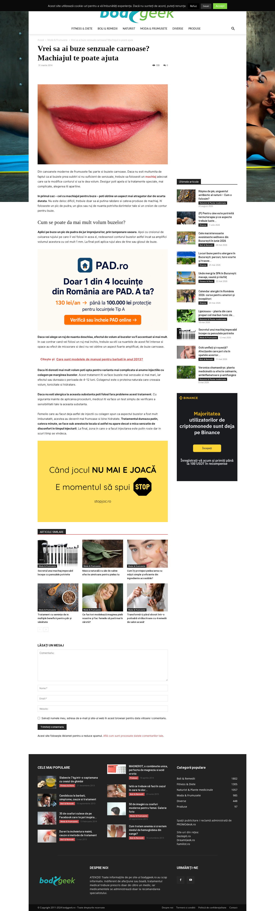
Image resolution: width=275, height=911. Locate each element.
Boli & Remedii (107, 28)
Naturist (129, 28)
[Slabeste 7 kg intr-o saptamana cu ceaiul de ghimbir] (47, 782)
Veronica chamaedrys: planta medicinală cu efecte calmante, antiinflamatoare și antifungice (217, 371)
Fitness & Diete (81, 28)
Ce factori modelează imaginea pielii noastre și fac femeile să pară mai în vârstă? (102, 618)
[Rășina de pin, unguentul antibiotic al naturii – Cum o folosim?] (186, 195)
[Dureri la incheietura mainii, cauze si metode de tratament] (47, 836)
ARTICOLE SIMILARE (52, 531)
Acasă (41, 40)
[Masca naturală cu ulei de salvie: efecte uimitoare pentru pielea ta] (102, 554)
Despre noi (167, 907)
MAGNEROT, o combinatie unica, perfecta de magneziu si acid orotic (148, 770)
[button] (232, 29)
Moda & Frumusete (153, 28)
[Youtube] (190, 880)
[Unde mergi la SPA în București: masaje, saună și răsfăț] (186, 278)
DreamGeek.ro (186, 840)
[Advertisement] (205, 100)
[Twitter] (50, 73)
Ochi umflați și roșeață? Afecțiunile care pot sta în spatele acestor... (214, 351)
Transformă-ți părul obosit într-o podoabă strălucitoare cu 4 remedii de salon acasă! (146, 618)
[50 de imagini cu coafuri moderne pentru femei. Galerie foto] (116, 808)
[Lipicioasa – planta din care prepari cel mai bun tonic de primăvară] (186, 315)
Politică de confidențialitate (212, 907)
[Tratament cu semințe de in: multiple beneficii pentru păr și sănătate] (58, 597)
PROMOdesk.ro (186, 824)
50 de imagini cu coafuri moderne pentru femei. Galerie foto (147, 808)
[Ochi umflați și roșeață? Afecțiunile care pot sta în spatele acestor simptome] (186, 352)
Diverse (177, 28)
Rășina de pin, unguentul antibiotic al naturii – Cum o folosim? (215, 195)
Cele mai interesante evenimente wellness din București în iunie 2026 (213, 237)
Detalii (206, 6)
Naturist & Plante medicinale (213, 203)
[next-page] (46, 629)
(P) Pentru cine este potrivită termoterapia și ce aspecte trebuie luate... (216, 217)
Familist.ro (183, 844)
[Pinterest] (58, 73)
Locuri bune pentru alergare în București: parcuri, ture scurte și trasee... (217, 257)
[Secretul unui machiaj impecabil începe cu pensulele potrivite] (58, 554)
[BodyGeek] (137, 12)
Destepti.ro (184, 836)
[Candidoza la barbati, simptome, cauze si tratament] (47, 800)
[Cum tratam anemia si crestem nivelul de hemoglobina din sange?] (116, 830)
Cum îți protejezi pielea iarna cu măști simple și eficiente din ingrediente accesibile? (144, 574)
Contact (233, 907)
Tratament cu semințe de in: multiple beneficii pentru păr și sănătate (54, 618)
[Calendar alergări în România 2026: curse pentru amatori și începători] (186, 295)
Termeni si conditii (185, 907)
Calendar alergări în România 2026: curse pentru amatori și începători (216, 295)
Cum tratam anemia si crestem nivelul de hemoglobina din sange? (147, 830)
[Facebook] (41, 73)
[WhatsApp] (67, 73)
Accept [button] (220, 5)
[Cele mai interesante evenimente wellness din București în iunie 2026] (186, 237)
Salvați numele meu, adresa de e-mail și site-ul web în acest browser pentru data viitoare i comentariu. (104, 718)
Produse (194, 28)
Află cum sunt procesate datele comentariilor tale (133, 735)
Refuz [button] (193, 5)
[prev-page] (40, 629)
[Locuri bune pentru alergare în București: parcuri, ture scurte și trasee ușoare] (186, 257)
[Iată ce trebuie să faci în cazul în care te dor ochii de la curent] (116, 790)
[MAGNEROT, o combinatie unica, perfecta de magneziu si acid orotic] (116, 769)
